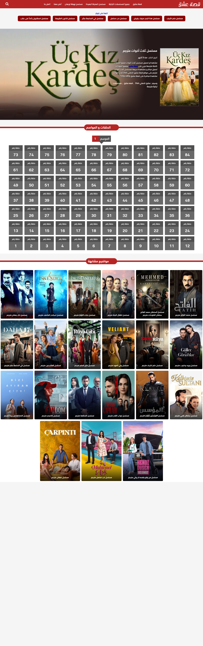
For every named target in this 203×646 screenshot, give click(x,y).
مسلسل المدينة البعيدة (96, 4)
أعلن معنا (57, 4)
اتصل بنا (47, 4)
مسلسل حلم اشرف (175, 18)
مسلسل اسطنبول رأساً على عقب (34, 18)
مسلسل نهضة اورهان (74, 4)
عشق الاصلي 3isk (143, 83)
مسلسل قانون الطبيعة (65, 18)
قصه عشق (128, 83)
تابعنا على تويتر (101, 13)
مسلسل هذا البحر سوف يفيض (147, 18)
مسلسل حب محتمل (118, 18)
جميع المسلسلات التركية (119, 4)
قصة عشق (137, 4)
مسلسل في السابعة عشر (92, 18)
